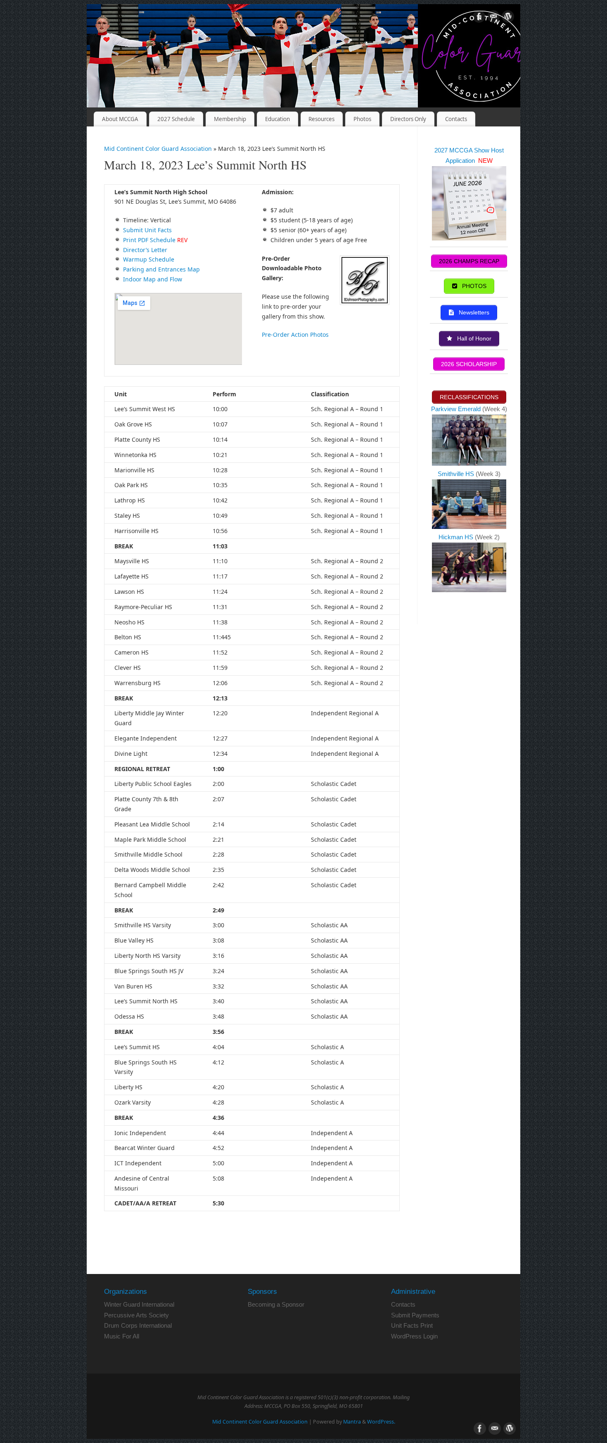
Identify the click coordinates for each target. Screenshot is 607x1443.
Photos (362, 119)
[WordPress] (508, 18)
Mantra (352, 1421)
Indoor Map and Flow (152, 279)
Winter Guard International (139, 1304)
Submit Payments (415, 1315)
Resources (321, 119)
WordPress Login (414, 1336)
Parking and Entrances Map (161, 269)
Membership (230, 119)
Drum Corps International (138, 1325)
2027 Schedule (176, 119)
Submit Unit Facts (147, 230)
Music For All (121, 1336)
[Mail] (493, 18)
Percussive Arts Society (136, 1315)
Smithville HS (457, 473)
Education (277, 119)
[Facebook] (479, 18)
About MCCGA (120, 119)
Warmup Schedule (148, 259)
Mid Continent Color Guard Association (158, 148)
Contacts (456, 119)
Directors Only (408, 119)
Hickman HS (457, 537)
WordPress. (381, 1421)
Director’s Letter (145, 250)
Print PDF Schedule (149, 240)
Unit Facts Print (412, 1325)
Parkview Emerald (456, 408)
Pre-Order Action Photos (295, 334)
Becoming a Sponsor (276, 1304)
